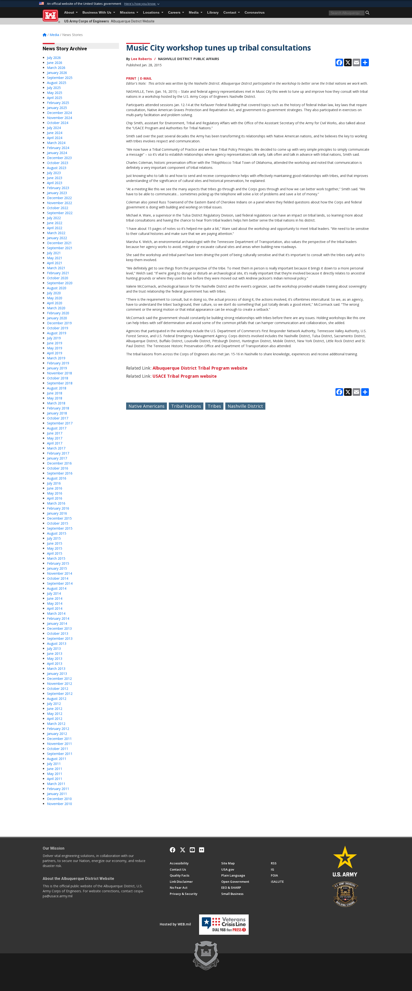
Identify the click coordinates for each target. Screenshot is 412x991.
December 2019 (59, 323)
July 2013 (54, 648)
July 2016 (54, 483)
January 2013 (57, 673)
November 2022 (59, 203)
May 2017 (54, 438)
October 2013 (57, 633)
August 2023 (56, 167)
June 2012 (54, 708)
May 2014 (54, 603)
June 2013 (54, 653)
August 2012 (56, 698)
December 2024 (59, 112)
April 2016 (54, 498)
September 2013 (59, 638)
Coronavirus (255, 12)
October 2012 (57, 688)
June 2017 (54, 433)
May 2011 (54, 773)
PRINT (131, 78)
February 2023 (58, 188)
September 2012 (59, 693)
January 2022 (57, 238)
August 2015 (56, 533)
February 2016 (58, 508)
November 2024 (59, 117)
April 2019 (54, 353)
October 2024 (57, 122)
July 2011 (54, 763)
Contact (230, 12)
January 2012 (57, 733)
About (69, 12)
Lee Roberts (141, 59)
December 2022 (59, 198)
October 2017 (57, 418)
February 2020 (58, 313)
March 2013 (56, 668)
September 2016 (59, 473)
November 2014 (59, 573)
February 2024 (58, 147)
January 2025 (57, 107)
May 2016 (54, 493)
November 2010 (59, 803)
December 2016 (59, 463)
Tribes (214, 406)
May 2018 (54, 398)
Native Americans (147, 406)
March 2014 (56, 613)
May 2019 (54, 348)
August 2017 (56, 428)
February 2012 (58, 728)
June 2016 (54, 488)
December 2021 (59, 243)
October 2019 (57, 328)
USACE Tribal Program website (185, 376)
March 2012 (56, 723)
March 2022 (56, 233)
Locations (151, 12)
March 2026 (56, 67)
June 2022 (54, 223)
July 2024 (54, 127)
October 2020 (57, 278)
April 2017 (54, 443)
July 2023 (54, 172)
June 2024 (54, 132)
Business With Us (97, 12)
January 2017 (57, 458)
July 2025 (54, 87)
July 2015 (54, 538)
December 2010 (59, 798)
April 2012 (54, 718)
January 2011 (57, 793)
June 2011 (54, 768)
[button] (142, 3)
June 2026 (54, 62)
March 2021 (56, 268)
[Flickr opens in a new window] (201, 850)
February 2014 (58, 618)
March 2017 (56, 448)
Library (213, 12)
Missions (128, 12)
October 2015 (57, 523)
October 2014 (57, 578)
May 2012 (54, 713)
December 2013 (59, 628)
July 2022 (54, 218)
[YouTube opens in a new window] (192, 850)
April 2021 (54, 263)
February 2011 (58, 788)
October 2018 (57, 378)
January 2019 (57, 368)
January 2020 (57, 318)
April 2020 (54, 303)
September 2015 (59, 528)
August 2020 (56, 288)
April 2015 (54, 553)
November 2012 (59, 683)
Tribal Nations (186, 406)
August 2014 (56, 588)
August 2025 (56, 82)
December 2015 (59, 518)
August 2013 (56, 643)
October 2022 (57, 208)
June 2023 (54, 177)
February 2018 (58, 408)
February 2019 (58, 363)
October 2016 (57, 468)
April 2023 (54, 183)
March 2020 (56, 308)
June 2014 (54, 598)
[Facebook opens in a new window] (172, 850)
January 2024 (57, 152)
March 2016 (56, 503)
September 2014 (59, 583)
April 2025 (54, 97)
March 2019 (56, 358)
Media (194, 12)
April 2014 (54, 608)
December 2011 (59, 738)
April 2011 (54, 778)
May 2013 (54, 658)
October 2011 (57, 748)
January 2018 (57, 413)
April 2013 (54, 663)
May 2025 (54, 92)
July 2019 (54, 338)
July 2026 (54, 57)
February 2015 (58, 563)
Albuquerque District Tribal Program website (200, 368)
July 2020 (54, 293)
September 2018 (59, 383)
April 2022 (54, 228)
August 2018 (56, 388)
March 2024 (56, 142)
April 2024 (54, 137)
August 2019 (56, 333)
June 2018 (54, 393)
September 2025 (59, 77)
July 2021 (54, 253)
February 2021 (58, 273)
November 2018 (59, 373)
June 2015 (54, 543)
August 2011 (56, 758)
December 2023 (59, 157)
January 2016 (57, 513)
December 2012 (59, 678)
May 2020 (54, 298)
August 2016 (56, 478)
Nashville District (245, 406)
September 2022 (59, 213)
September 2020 (59, 283)
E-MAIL (146, 78)
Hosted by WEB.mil (175, 924)
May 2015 (54, 548)
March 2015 (56, 558)
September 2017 (59, 423)
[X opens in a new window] (182, 850)
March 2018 (56, 403)
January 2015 (57, 568)
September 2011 (59, 753)
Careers (174, 12)
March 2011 (56, 783)
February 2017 (58, 453)
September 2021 (59, 248)
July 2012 (54, 703)
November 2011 (59, 743)
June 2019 (54, 343)
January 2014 (57, 623)
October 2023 (57, 162)
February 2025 (58, 102)
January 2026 (57, 72)
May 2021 (54, 258)
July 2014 (54, 593)
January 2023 (57, 193)
